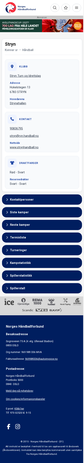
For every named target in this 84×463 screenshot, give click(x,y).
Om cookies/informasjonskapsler (25, 399)
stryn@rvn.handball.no (24, 135)
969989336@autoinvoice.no (41, 358)
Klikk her (19, 408)
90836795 (16, 128)
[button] (42, 199)
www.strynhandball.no (24, 147)
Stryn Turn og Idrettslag (25, 75)
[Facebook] (8, 426)
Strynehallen (18, 103)
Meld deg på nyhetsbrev (19, 390)
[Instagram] (17, 426)
